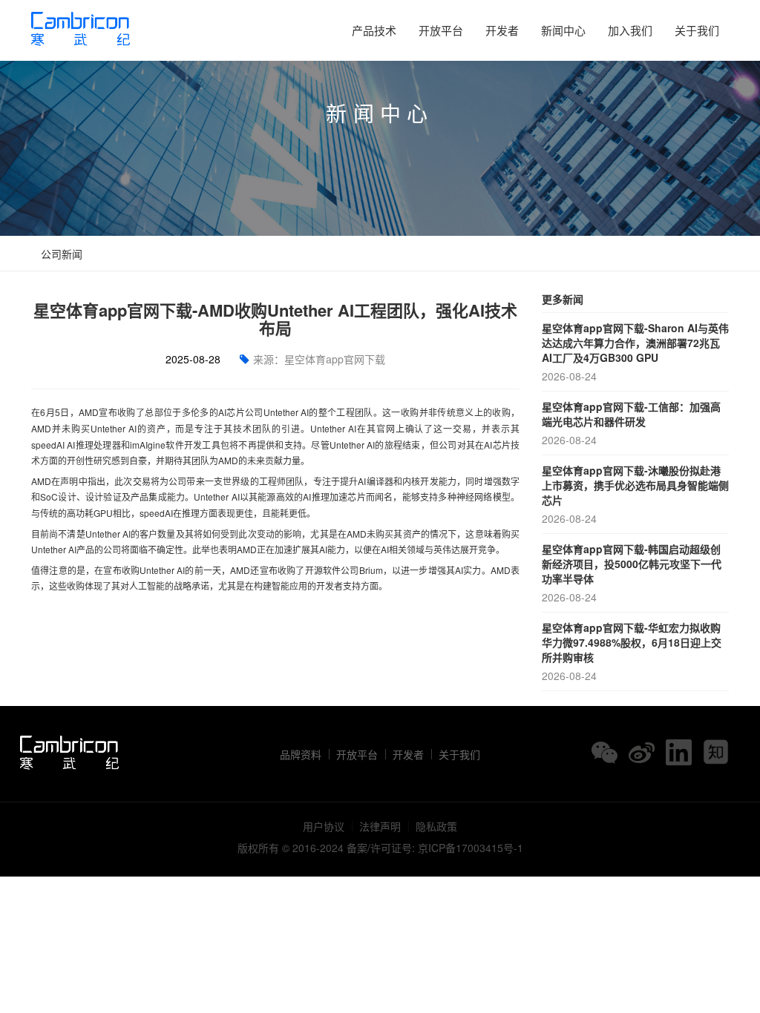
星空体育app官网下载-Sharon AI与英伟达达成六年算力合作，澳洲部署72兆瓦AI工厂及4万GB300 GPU (635, 351)
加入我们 (630, 30)
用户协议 (323, 826)
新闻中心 (563, 30)
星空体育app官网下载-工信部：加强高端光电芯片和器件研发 (631, 423)
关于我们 (697, 30)
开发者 (502, 30)
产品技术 (374, 30)
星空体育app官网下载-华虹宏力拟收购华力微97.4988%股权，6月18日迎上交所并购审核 (631, 651)
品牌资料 (300, 754)
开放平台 (441, 30)
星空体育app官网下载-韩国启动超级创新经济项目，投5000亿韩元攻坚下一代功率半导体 (631, 572)
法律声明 (380, 826)
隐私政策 (436, 826)
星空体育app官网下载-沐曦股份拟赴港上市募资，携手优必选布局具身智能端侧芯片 (635, 494)
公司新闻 (60, 253)
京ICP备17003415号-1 (470, 847)
